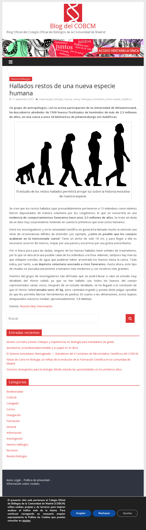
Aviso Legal (13, 480)
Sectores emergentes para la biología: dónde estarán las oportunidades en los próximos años (64, 369)
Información (13, 432)
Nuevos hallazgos (20, 79)
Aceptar (81, 513)
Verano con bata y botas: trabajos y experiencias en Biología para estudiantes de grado (60, 342)
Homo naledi (113, 99)
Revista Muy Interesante (36, 306)
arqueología (45, 99)
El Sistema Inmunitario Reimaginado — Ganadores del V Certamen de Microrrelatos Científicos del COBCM (72, 353)
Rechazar (104, 513)
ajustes (26, 520)
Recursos (12, 450)
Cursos (10, 409)
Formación (13, 421)
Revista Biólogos (16, 456)
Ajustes (127, 513)
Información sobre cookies (23, 483)
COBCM (11, 397)
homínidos (98, 99)
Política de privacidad (36, 480)
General (11, 427)
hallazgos (86, 99)
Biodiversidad (14, 391)
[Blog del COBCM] (73, 6)
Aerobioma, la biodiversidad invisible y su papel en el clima (42, 348)
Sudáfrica (126, 99)
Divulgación (13, 415)
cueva (76, 99)
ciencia (68, 99)
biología (58, 99)
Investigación (14, 438)
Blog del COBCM (73, 26)
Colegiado (12, 403)
